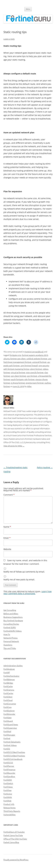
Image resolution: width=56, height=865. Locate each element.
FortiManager (9, 735)
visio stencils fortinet (35, 372)
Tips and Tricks (9, 648)
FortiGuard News (10, 724)
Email (6, 538)
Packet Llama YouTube (13, 835)
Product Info (8, 804)
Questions (7, 645)
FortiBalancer (9, 679)
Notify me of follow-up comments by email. (24, 571)
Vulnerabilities (9, 814)
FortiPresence (9, 769)
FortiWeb (7, 800)
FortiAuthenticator (11, 676)
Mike (29, 386)
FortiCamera (8, 690)
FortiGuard (8, 721)
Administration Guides (13, 665)
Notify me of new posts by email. (19, 579)
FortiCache (8, 686)
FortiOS (6, 748)
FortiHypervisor (10, 728)
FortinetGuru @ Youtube (14, 832)
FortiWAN (7, 797)
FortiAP (6, 672)
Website (7, 549)
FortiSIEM (7, 780)
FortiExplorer (9, 710)
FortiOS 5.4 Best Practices (14, 755)
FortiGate (7, 717)
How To (6, 634)
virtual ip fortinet (18, 372)
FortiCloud (7, 700)
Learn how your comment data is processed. (27, 592)
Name (7, 526)
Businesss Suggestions (13, 617)
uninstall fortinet (39, 362)
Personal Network (11, 641)
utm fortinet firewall (29, 365)
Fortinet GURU (9, 627)
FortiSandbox (9, 776)
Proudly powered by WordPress (15, 860)
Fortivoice (7, 794)
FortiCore (7, 707)
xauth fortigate (17, 379)
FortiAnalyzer (9, 669)
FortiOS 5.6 (8, 762)
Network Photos (10, 638)
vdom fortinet (36, 369)
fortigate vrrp (15, 355)
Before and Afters (10, 613)
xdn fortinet (29, 379)
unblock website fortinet (36, 358)
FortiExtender (9, 714)
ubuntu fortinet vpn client (14, 358)
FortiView (7, 790)
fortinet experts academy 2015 (35, 355)
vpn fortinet (32, 376)
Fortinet (6, 738)
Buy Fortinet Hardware (13, 620)
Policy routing (45, 467)
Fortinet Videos (10, 745)
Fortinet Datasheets (11, 742)
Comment (9, 494)
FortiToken (8, 787)
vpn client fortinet (18, 376)
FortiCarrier (8, 693)
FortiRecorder (9, 773)
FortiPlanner (8, 766)
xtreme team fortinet (35, 383)
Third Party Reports (11, 811)
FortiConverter (9, 703)
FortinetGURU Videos (12, 631)
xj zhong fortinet (18, 383)
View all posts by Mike (13, 446)
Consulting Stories (11, 624)
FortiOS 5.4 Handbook (34, 351)
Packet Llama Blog (11, 842)
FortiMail (7, 731)
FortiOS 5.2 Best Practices (14, 752)
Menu (28, 9)
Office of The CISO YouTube (15, 839)
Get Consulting (9, 610)
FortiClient (7, 696)
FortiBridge (8, 683)
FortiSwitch (8, 783)
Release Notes (9, 807)
